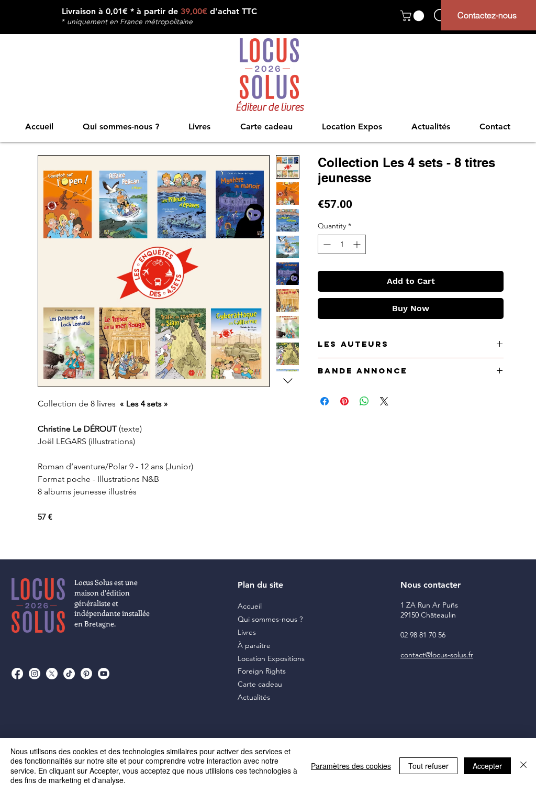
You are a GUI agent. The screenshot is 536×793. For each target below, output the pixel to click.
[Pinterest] (86, 673)
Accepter (487, 766)
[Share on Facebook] (324, 401)
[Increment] (357, 244)
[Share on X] (384, 401)
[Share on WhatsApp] (364, 401)
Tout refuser (428, 766)
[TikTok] (69, 673)
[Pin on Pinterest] (344, 401)
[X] (52, 673)
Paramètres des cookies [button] (351, 766)
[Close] (523, 765)
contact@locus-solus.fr (436, 654)
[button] (413, 15)
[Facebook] (17, 673)
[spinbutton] (341, 244)
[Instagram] (34, 673)
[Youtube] (103, 673)
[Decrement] (325, 244)
